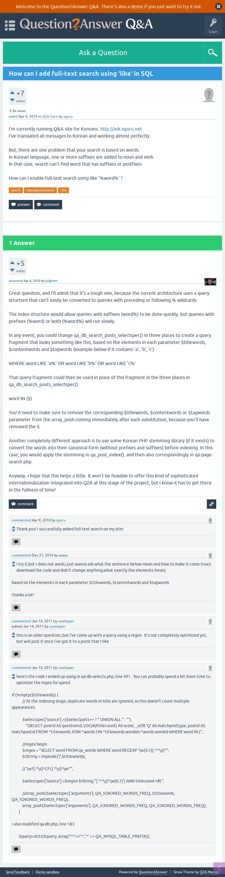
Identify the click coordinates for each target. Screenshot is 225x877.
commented (21, 520)
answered (16, 280)
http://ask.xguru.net (121, 128)
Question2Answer (153, 872)
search (16, 190)
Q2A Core (50, 116)
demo (137, 6)
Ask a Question (103, 52)
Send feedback (18, 872)
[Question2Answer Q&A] (86, 23)
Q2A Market (209, 872)
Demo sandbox (47, 872)
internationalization (40, 190)
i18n (63, 190)
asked (13, 116)
